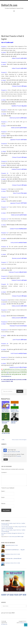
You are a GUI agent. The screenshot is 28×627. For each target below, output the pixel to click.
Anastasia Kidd (4, 523)
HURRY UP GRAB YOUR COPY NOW (13, 594)
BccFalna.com (4, 624)
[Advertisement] (14, 24)
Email (3, 497)
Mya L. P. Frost (4, 530)
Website (3, 503)
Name (3, 491)
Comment (4, 472)
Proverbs (18, 456)
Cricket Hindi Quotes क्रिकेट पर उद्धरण (16, 536)
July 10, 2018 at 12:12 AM (14, 451)
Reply (5, 459)
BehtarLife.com (9, 5)
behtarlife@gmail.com (6, 376)
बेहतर (8, 372)
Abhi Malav (3, 533)
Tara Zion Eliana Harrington (7, 526)
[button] (14, 11)
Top (26, 625)
